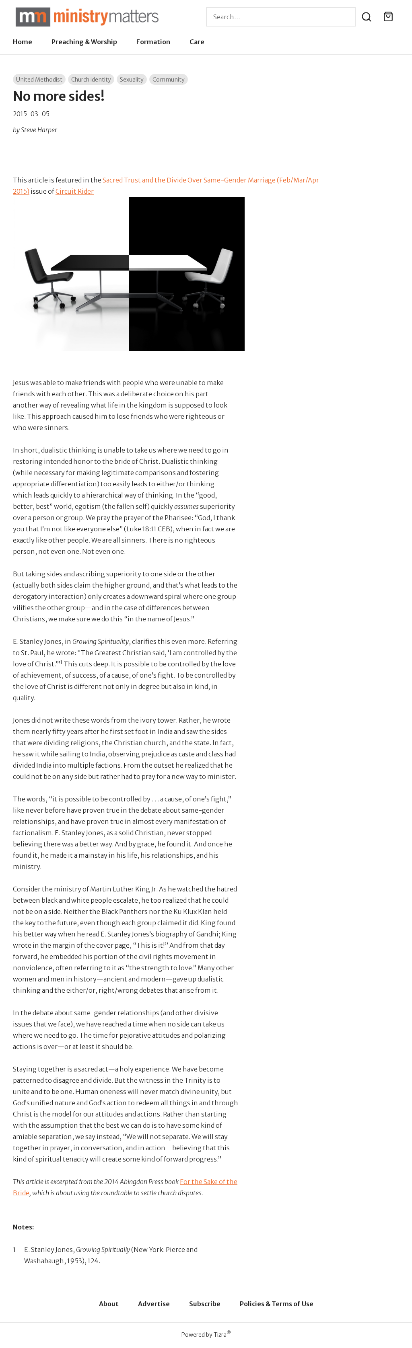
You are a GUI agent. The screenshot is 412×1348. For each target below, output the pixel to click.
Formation (153, 42)
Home (22, 42)
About (109, 1304)
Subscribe (204, 1304)
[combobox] (281, 17)
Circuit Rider (75, 191)
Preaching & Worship (84, 42)
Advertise (154, 1304)
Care (197, 42)
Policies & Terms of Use (276, 1304)
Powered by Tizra (206, 1334)
